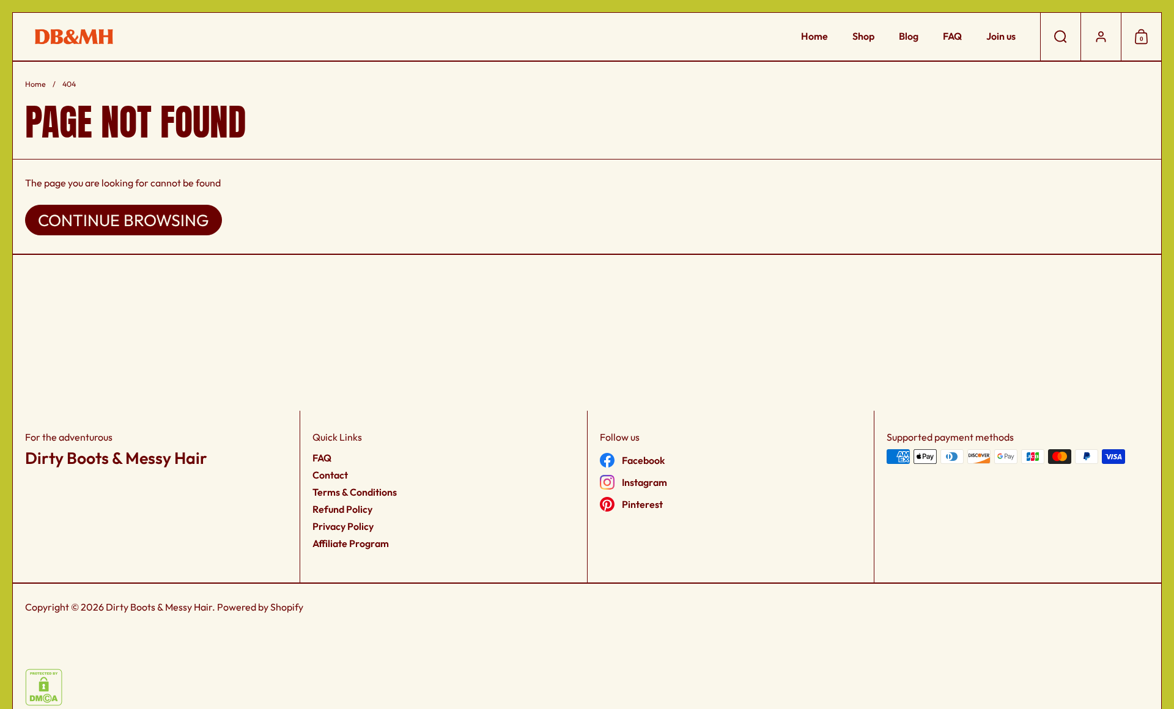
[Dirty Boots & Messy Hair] (74, 36)
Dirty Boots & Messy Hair (159, 607)
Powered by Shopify (260, 607)
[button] (1060, 37)
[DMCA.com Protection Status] (43, 702)
